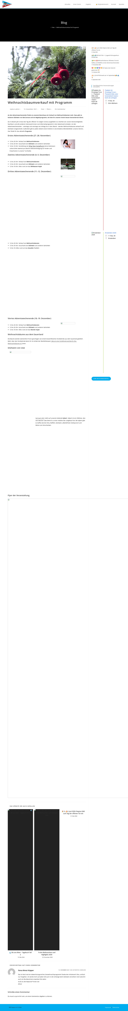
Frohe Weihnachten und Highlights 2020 (46, 953)
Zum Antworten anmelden (78, 970)
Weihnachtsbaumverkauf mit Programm (67, 27)
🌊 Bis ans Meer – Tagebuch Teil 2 (20, 953)
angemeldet (18, 996)
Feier (42, 109)
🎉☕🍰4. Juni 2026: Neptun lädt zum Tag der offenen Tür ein (73, 812)
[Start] (49, 27)
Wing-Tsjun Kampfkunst (36, 146)
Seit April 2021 (40, 418)
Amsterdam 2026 (110, 233)
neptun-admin (15, 109)
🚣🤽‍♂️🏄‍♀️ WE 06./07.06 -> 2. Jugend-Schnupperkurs (105, 55)
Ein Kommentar (60, 109)
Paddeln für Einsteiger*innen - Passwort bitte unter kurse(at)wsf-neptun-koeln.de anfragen (111, 94)
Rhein (49, 109)
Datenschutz (116, 1007)
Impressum (108, 1007)
